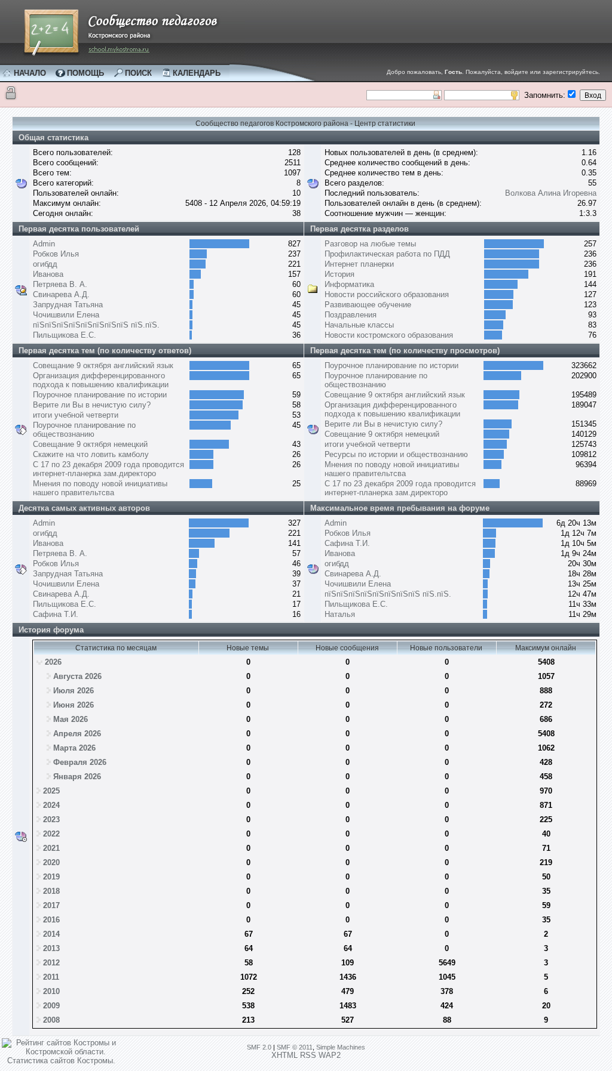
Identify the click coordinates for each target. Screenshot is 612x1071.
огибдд (45, 264)
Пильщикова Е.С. (64, 335)
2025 (51, 790)
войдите (516, 72)
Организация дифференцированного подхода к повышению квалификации (101, 380)
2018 (51, 891)
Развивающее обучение (368, 304)
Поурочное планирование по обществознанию (84, 430)
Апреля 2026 (77, 733)
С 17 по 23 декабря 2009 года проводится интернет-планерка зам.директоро (108, 469)
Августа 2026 (77, 676)
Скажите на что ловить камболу (91, 454)
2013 (51, 948)
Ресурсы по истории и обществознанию (396, 454)
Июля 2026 (73, 690)
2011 (51, 977)
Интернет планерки (359, 264)
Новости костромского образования (389, 335)
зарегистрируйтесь (570, 72)
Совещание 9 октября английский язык (103, 365)
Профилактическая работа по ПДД (387, 253)
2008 (51, 1020)
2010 (51, 991)
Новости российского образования (387, 294)
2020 (51, 862)
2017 (51, 905)
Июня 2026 (73, 704)
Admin (44, 243)
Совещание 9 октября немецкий (90, 444)
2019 (51, 876)
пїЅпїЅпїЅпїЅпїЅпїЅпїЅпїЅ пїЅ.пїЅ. (96, 324)
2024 (51, 805)
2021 (51, 848)
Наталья (340, 614)
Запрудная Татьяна (68, 304)
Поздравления (351, 314)
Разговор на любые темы (370, 243)
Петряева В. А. (60, 284)
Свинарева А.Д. (61, 294)
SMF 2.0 (259, 1047)
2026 (53, 662)
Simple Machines (340, 1047)
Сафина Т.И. (55, 614)
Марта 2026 (74, 747)
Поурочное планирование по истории (100, 394)
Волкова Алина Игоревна (550, 193)
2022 (51, 833)
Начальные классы (359, 324)
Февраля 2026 (79, 762)
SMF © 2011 (295, 1047)
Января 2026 (77, 776)
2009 (51, 1005)
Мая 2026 (70, 719)
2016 (51, 919)
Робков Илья (56, 253)
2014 (51, 934)
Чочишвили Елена (66, 314)
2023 (51, 819)
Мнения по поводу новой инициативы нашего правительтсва (100, 488)
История (339, 274)
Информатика (349, 284)
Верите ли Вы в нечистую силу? (92, 404)
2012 (51, 962)
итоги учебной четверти (75, 415)
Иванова (48, 274)
